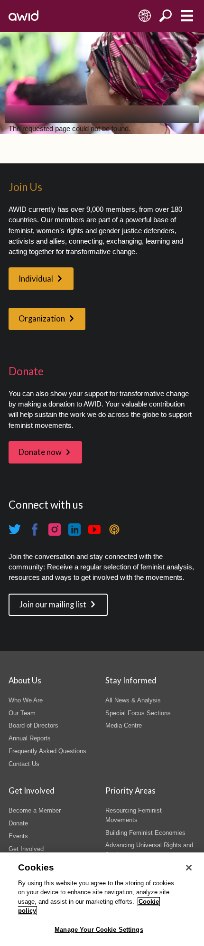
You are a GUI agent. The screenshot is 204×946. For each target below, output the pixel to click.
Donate (18, 823)
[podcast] (114, 529)
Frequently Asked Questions (47, 751)
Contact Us (24, 763)
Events (18, 836)
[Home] (23, 15)
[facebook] (34, 529)
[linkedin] (74, 529)
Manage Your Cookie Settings (99, 929)
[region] (102, 899)
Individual (36, 279)
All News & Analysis (133, 700)
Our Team (22, 713)
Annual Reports (30, 738)
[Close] (188, 867)
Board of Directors (33, 725)
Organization (42, 318)
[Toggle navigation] (186, 16)
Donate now (40, 452)
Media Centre (123, 725)
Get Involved (26, 848)
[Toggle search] (166, 16)
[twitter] (15, 529)
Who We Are (26, 700)
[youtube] (94, 529)
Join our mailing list (52, 604)
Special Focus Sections (138, 713)
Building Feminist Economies (145, 832)
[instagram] (54, 529)
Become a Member (35, 810)
